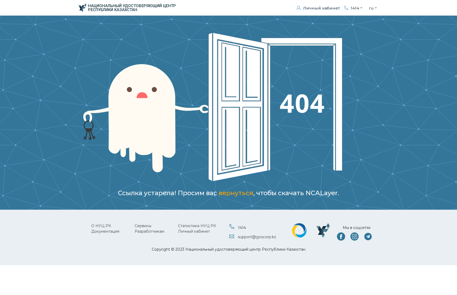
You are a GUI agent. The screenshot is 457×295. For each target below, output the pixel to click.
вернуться (236, 193)
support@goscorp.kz (257, 237)
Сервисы (143, 225)
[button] (353, 8)
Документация (105, 231)
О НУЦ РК (101, 225)
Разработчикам (149, 231)
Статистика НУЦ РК (197, 225)
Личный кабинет (194, 231)
